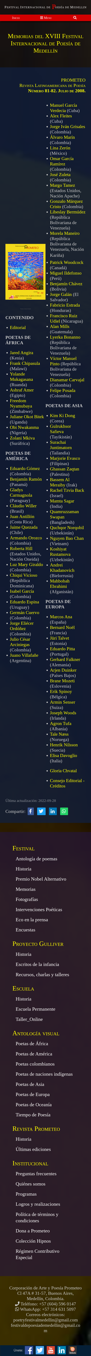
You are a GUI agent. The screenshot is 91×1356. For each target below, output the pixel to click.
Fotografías (27, 899)
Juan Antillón (22, 516)
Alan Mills (59, 326)
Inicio (16, 18)
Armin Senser (62, 702)
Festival (23, 848)
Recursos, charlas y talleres (42, 974)
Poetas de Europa (33, 1094)
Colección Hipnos (33, 1241)
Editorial (18, 327)
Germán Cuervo (24, 612)
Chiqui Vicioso (23, 575)
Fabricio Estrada (65, 305)
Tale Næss (59, 734)
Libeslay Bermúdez (67, 211)
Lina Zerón (60, 147)
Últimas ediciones (33, 1149)
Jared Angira (21, 352)
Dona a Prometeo (33, 1231)
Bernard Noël (62, 627)
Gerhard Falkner (65, 659)
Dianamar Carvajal (67, 379)
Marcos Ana (61, 616)
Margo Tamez (62, 185)
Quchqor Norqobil (67, 527)
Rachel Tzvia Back (67, 490)
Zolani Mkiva (22, 438)
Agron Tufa (60, 723)
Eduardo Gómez (25, 468)
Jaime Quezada (24, 527)
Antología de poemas (36, 858)
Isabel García (22, 591)
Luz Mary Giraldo (26, 564)
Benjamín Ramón (26, 479)
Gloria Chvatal (63, 770)
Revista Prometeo (36, 1128)
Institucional (30, 1163)
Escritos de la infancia (37, 964)
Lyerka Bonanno (65, 337)
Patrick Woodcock (66, 262)
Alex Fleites (61, 115)
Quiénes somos (30, 1184)
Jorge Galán (61, 294)
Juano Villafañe (24, 655)
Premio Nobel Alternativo (41, 879)
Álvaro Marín (62, 137)
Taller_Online (29, 1019)
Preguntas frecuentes (36, 1173)
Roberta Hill (21, 548)
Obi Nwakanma (24, 427)
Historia (23, 869)
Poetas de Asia (30, 1084)
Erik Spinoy (61, 691)
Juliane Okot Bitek (27, 416)
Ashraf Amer (22, 389)
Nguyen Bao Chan (67, 538)
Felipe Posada (62, 390)
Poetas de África (32, 1043)
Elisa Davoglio (63, 755)
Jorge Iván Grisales (67, 126)
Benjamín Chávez (66, 283)
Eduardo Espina (24, 601)
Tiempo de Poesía (33, 1114)
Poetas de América (34, 1054)
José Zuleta (60, 174)
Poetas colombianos (35, 1064)
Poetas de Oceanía (34, 1104)
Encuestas (25, 929)
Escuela (23, 988)
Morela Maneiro (65, 233)
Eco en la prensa (32, 919)
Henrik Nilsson (64, 744)
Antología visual (35, 1033)
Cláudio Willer (23, 505)
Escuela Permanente (35, 1009)
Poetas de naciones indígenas (44, 1074)
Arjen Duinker (63, 670)
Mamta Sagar (62, 500)
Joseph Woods (63, 712)
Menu (47, 18)
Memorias (26, 889)
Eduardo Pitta (62, 648)
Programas (26, 1194)
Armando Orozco (26, 537)
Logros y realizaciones (38, 1204)
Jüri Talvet (59, 638)
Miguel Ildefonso (66, 273)
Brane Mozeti (62, 680)
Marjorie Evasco (65, 458)
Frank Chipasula (25, 363)
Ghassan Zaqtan (64, 468)
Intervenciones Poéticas (39, 909)
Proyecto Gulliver (37, 943)
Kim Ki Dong (62, 415)
